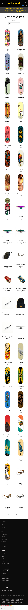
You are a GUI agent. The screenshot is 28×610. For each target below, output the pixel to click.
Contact (3, 573)
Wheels (3, 532)
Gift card (3, 546)
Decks (3, 527)
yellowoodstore (4, 597)
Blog (2, 558)
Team (2, 556)
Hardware (4, 539)
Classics (3, 561)
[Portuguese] (10, 605)
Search (3, 524)
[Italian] (7, 605)
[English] (3, 605)
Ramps (3, 536)
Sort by (14, 20)
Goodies (3, 541)
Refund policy (5, 578)
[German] (6, 605)
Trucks (3, 529)
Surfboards (4, 566)
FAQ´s (2, 575)
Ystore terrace (5, 563)
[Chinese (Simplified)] (2, 605)
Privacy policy (5, 580)
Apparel (3, 544)
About (3, 554)
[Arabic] (0, 605)
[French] (4, 605)
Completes (4, 534)
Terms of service (5, 583)
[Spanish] (11, 605)
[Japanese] (8, 605)
